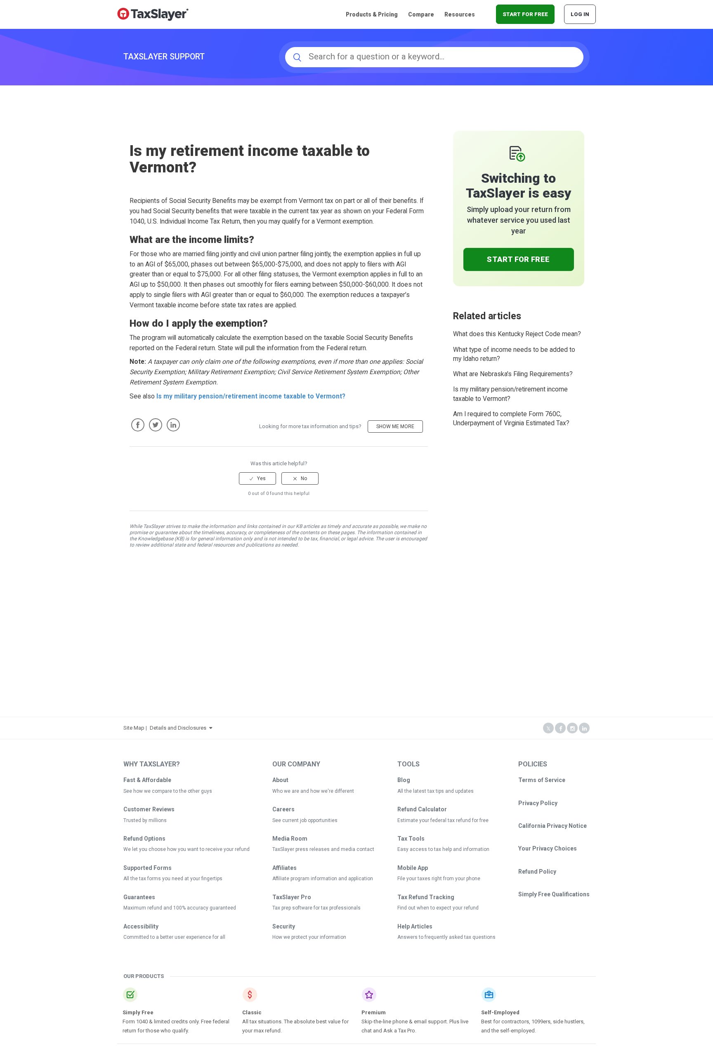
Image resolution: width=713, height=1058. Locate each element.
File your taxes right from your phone (438, 878)
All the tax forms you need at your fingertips (172, 878)
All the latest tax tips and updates (435, 791)
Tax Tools (411, 838)
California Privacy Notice (552, 825)
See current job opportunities (305, 820)
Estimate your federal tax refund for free (443, 820)
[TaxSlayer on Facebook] (560, 729)
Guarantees (139, 897)
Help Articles (414, 926)
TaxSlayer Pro (291, 897)
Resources (459, 14)
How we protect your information (309, 937)
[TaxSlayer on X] (548, 729)
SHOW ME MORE (395, 426)
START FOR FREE (525, 14)
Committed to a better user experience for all (174, 937)
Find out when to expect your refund (438, 908)
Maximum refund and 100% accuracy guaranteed (179, 908)
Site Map (133, 728)
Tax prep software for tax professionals (316, 908)
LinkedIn (173, 424)
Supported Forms (147, 868)
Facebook (138, 424)
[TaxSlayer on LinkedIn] (584, 729)
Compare (421, 14)
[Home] (153, 14)
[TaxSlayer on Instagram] (572, 729)
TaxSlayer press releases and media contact (323, 849)
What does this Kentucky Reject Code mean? (517, 334)
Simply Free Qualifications (554, 894)
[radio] (257, 478)
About (280, 780)
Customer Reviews (149, 809)
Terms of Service (541, 780)
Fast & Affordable (147, 780)
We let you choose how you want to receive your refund (186, 849)
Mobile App (412, 868)
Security (283, 926)
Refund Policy (537, 871)
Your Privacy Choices (547, 848)
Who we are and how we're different (313, 791)
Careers (283, 809)
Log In (580, 14)
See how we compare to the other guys (167, 791)
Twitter (155, 424)
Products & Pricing (372, 14)
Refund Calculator (422, 809)
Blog (403, 780)
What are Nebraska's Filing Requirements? (513, 374)
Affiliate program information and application (322, 878)
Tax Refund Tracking (425, 897)
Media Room (289, 838)
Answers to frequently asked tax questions (446, 937)
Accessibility (140, 926)
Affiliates (284, 868)
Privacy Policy (537, 803)
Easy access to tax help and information (443, 849)
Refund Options (144, 838)
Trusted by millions (145, 820)
